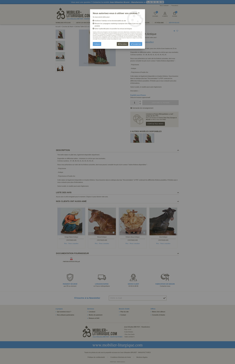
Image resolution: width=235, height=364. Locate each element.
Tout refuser (123, 44)
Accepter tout (137, 44)
